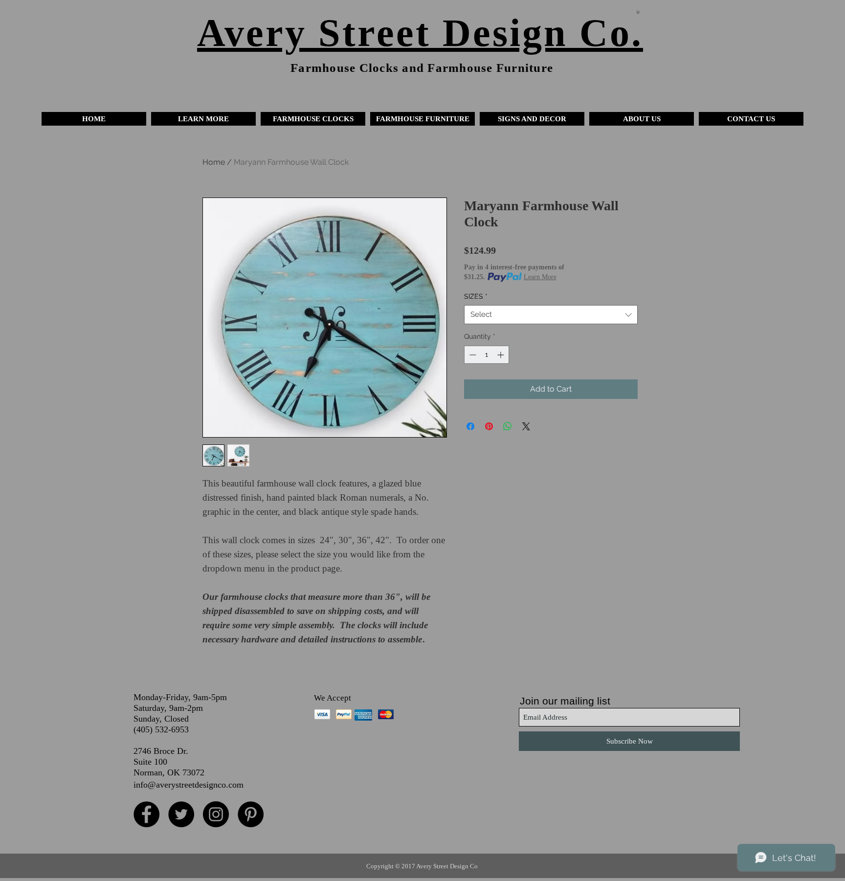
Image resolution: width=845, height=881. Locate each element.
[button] (203, 119)
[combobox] (551, 314)
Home (213, 162)
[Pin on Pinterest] (489, 426)
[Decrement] (472, 354)
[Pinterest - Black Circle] (251, 814)
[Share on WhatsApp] (507, 426)
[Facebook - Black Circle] (146, 814)
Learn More (540, 277)
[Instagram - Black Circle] (216, 814)
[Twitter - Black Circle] (181, 814)
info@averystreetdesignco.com (188, 785)
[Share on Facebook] (470, 426)
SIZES (476, 296)
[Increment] (501, 354)
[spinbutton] (486, 354)
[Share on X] (526, 426)
